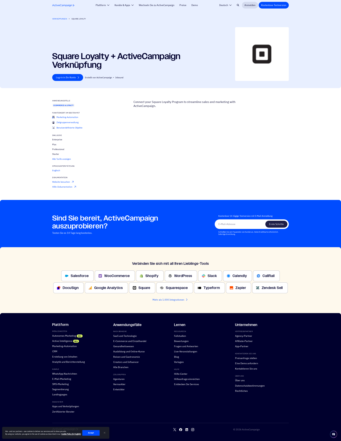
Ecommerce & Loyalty (63, 105)
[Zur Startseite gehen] (63, 5)
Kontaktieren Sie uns (246, 368)
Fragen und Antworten (186, 346)
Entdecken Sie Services (186, 384)
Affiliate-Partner (244, 341)
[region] (55, 433)
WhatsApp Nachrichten (64, 373)
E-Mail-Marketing (61, 378)
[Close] (104, 433)
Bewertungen (181, 341)
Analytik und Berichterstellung (68, 361)
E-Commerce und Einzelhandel (129, 341)
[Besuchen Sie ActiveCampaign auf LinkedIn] (186, 429)
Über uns (240, 380)
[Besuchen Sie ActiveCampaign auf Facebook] (180, 429)
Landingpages (59, 394)
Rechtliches (241, 390)
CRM (54, 351)
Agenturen (119, 379)
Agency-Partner (243, 335)
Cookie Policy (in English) (71, 434)
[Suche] (238, 5)
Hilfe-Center (180, 373)
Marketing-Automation (64, 346)
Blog (176, 356)
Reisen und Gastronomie (126, 356)
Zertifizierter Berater (63, 411)
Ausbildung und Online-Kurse (129, 351)
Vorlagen (179, 362)
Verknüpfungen (59, 19)
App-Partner (241, 346)
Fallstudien (180, 335)
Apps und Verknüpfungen (65, 406)
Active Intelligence (62, 340)
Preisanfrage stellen (246, 358)
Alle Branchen (120, 367)
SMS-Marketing (60, 384)
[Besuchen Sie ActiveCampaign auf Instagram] (192, 429)
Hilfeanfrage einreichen (187, 379)
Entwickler (119, 389)
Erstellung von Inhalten (64, 356)
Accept (91, 433)
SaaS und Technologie (125, 335)
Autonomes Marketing (64, 335)
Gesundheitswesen (123, 346)
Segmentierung (60, 389)
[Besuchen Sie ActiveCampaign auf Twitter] (174, 429)
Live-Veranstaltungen (185, 351)
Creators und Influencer (126, 362)
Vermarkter (119, 384)
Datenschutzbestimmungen (250, 385)
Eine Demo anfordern (246, 363)
